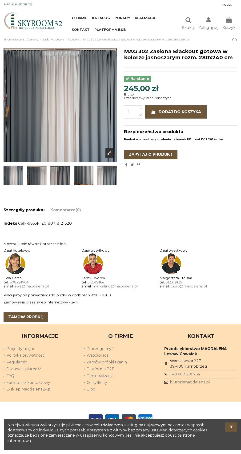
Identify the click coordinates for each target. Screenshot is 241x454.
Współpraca (97, 355)
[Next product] (236, 39)
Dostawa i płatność (23, 369)
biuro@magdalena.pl (189, 286)
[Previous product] (233, 39)
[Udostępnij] (126, 165)
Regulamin (16, 362)
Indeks (10, 223)
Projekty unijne (20, 348)
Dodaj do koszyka (180, 112)
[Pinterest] (138, 165)
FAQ (10, 376)
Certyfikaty (97, 382)
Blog (91, 389)
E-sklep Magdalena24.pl (29, 389)
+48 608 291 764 (185, 374)
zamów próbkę (25, 317)
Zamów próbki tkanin (107, 362)
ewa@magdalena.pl (32, 286)
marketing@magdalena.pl (115, 286)
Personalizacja (100, 376)
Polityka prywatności (25, 355)
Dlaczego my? (100, 348)
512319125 (174, 282)
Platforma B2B (101, 369)
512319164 (96, 282)
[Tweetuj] (132, 165)
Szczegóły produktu (24, 210)
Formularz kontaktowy (28, 382)
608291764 (19, 282)
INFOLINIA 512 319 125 (18, 4)
